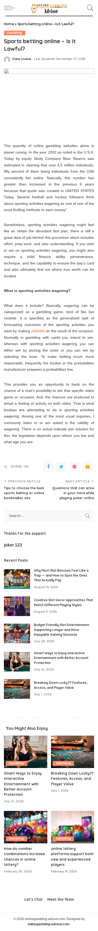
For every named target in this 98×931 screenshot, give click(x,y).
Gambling (14, 33)
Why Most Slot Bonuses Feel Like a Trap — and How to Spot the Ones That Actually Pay (61, 575)
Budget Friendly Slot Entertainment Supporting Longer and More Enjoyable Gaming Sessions (61, 629)
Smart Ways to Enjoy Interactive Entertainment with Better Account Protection (61, 658)
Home (9, 24)
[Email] (87, 466)
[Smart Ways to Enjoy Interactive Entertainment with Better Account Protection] (17, 662)
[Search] (89, 8)
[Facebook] (48, 466)
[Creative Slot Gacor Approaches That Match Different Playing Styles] (17, 606)
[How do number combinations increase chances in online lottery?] (25, 827)
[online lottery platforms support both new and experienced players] (72, 827)
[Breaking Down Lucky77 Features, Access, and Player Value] (17, 689)
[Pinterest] (74, 466)
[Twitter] (61, 466)
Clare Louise (21, 59)
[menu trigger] (10, 8)
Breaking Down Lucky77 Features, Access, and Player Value (72, 778)
